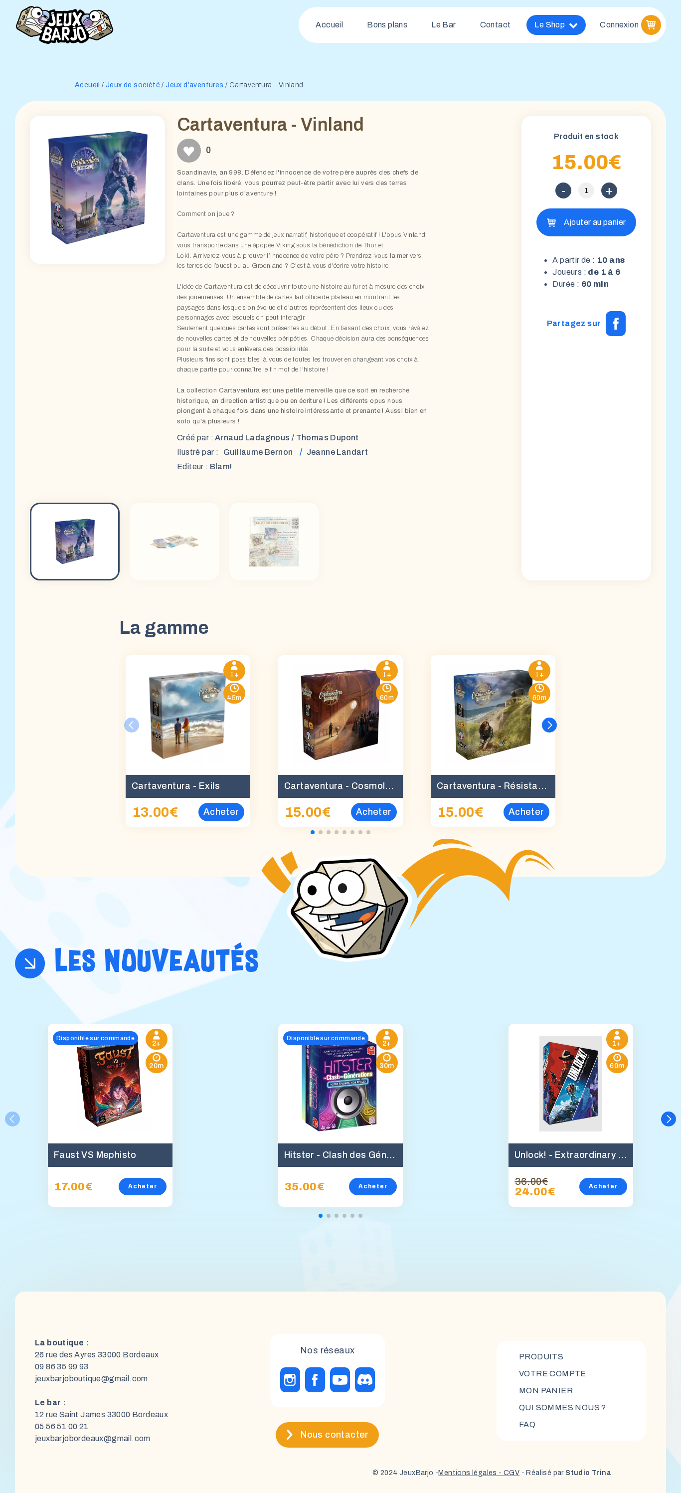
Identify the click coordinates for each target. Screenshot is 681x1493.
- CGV (508, 1473)
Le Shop (549, 24)
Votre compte (552, 1373)
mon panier (546, 1390)
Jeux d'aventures (194, 85)
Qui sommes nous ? (562, 1407)
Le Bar (443, 24)
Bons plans (387, 24)
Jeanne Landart (337, 452)
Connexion (619, 24)
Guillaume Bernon (258, 452)
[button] (549, 725)
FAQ (527, 1424)
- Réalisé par (565, 1473)
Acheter (142, 1186)
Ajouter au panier (595, 222)
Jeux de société (133, 85)
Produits (541, 1356)
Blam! (221, 466)
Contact (495, 24)
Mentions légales (467, 1473)
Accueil (329, 24)
